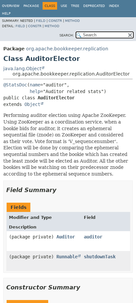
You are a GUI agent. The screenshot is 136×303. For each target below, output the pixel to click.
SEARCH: (66, 35)
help (35, 91)
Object (32, 104)
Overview (10, 6)
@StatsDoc (15, 84)
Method (72, 21)
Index (114, 6)
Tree (75, 6)
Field (41, 21)
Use (64, 6)
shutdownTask (100, 256)
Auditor (65, 236)
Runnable (67, 256)
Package (31, 6)
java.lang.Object (22, 68)
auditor (93, 236)
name (35, 84)
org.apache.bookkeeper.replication (67, 48)
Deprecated (94, 6)
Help (6, 13)
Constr (55, 21)
